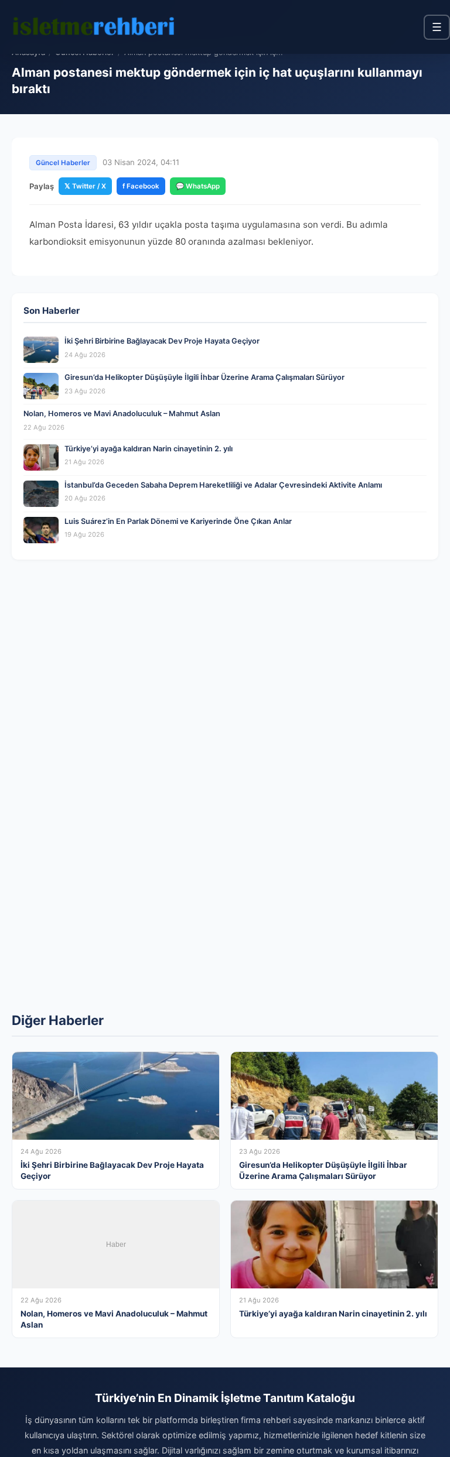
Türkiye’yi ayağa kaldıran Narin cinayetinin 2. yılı (148, 448)
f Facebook (140, 186)
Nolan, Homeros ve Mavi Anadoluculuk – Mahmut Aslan (121, 413)
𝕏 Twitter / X (85, 186)
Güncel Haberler (63, 163)
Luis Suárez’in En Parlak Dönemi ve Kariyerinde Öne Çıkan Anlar (178, 521)
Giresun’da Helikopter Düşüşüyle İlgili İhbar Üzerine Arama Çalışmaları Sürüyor (204, 377)
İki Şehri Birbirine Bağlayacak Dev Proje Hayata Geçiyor (162, 341)
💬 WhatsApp (198, 186)
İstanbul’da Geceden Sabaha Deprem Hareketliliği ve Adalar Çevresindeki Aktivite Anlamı (223, 485)
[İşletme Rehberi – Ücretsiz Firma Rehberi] (93, 27)
